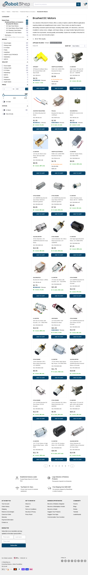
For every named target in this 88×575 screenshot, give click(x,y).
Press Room (28, 514)
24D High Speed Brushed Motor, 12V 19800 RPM (77, 239)
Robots (8, 11)
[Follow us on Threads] (85, 561)
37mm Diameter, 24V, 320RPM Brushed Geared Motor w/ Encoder (77, 363)
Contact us (5, 522)
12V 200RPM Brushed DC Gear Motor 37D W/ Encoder (77, 281)
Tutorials (75, 511)
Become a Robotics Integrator (56, 504)
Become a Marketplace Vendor (56, 506)
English (23, 558)
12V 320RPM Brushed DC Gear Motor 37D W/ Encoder (77, 322)
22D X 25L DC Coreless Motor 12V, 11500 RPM (58, 444)
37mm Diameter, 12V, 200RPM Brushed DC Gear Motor (40, 240)
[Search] (78, 4)
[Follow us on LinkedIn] (82, 561)
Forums (75, 504)
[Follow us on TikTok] (78, 561)
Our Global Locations (7, 558)
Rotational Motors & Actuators (27, 11)
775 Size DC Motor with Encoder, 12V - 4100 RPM (59, 280)
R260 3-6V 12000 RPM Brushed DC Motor (58, 70)
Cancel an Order (6, 514)
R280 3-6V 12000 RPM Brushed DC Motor (58, 154)
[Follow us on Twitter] (65, 561)
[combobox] (54, 4)
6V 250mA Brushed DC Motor (39, 114)
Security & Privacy (30, 511)
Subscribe (13, 545)
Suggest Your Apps (53, 514)
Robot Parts (15, 11)
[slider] (3, 95)
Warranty (4, 517)
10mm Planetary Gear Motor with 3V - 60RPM (76, 198)
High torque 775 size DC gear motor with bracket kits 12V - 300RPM (76, 70)
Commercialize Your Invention (56, 517)
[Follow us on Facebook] (62, 561)
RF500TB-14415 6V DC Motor (76, 114)
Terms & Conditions (30, 509)
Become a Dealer (52, 509)
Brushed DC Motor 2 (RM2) (40, 279)
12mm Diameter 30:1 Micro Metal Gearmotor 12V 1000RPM (59, 240)
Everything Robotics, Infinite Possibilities (12, 564)
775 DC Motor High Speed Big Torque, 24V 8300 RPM (59, 362)
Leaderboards (77, 514)
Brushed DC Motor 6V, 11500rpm (58, 114)
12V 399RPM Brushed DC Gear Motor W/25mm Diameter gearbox (40, 199)
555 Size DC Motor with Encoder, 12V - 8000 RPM (40, 321)
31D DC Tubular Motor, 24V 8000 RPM (76, 154)
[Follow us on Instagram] (69, 561)
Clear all (35, 45)
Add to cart (40, 88)
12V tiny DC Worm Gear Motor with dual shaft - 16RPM (39, 155)
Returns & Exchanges (8, 511)
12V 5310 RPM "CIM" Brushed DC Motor (57, 321)
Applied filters (38, 43)
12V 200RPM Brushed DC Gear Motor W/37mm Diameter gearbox (59, 199)
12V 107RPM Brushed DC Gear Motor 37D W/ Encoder (40, 404)
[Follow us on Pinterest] (72, 561)
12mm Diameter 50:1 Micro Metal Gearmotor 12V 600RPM (59, 404)
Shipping (4, 509)
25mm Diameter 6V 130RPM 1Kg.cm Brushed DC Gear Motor (77, 445)
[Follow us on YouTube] (75, 561)
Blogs (74, 506)
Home (3, 11)
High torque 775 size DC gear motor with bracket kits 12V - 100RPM (76, 404)
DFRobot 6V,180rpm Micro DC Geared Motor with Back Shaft (40, 70)
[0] (85, 4)
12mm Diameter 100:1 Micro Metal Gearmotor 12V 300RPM (39, 363)
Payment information (7, 519)
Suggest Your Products (54, 511)
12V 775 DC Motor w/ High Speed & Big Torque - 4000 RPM (40, 445)
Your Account (5, 504)
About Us (28, 504)
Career (27, 506)
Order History (5, 506)
